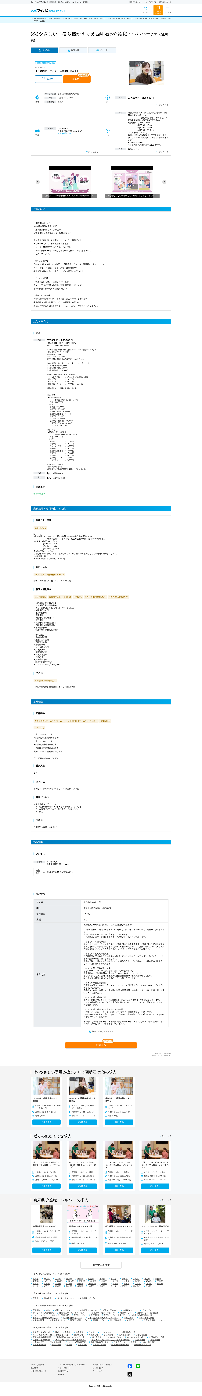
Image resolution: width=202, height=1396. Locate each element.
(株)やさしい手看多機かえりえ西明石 (112, 18)
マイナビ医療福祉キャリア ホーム (42, 18)
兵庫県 (89, 18)
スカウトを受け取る (37, 1365)
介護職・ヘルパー (80, 18)
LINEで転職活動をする (38, 1371)
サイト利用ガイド (150, 2)
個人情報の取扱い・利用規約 (102, 1365)
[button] (38, 182)
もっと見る (166, 1136)
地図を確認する (64, 133)
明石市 (96, 18)
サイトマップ (97, 1371)
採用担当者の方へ (135, 2)
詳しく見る (163, 105)
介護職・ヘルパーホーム (63, 18)
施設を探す (34, 1368)
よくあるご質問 (97, 1368)
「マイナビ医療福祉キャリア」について (71, 1365)
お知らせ (61, 1374)
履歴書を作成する (165, 2)
